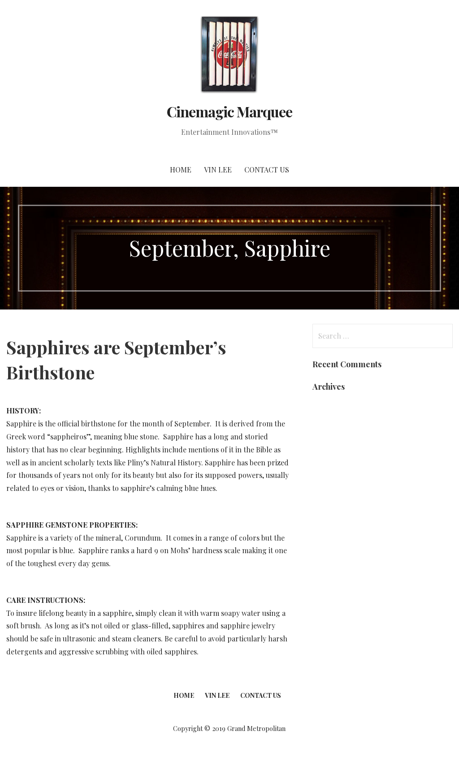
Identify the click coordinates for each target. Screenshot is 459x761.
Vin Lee (218, 169)
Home (180, 169)
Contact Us (266, 169)
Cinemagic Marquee (230, 111)
